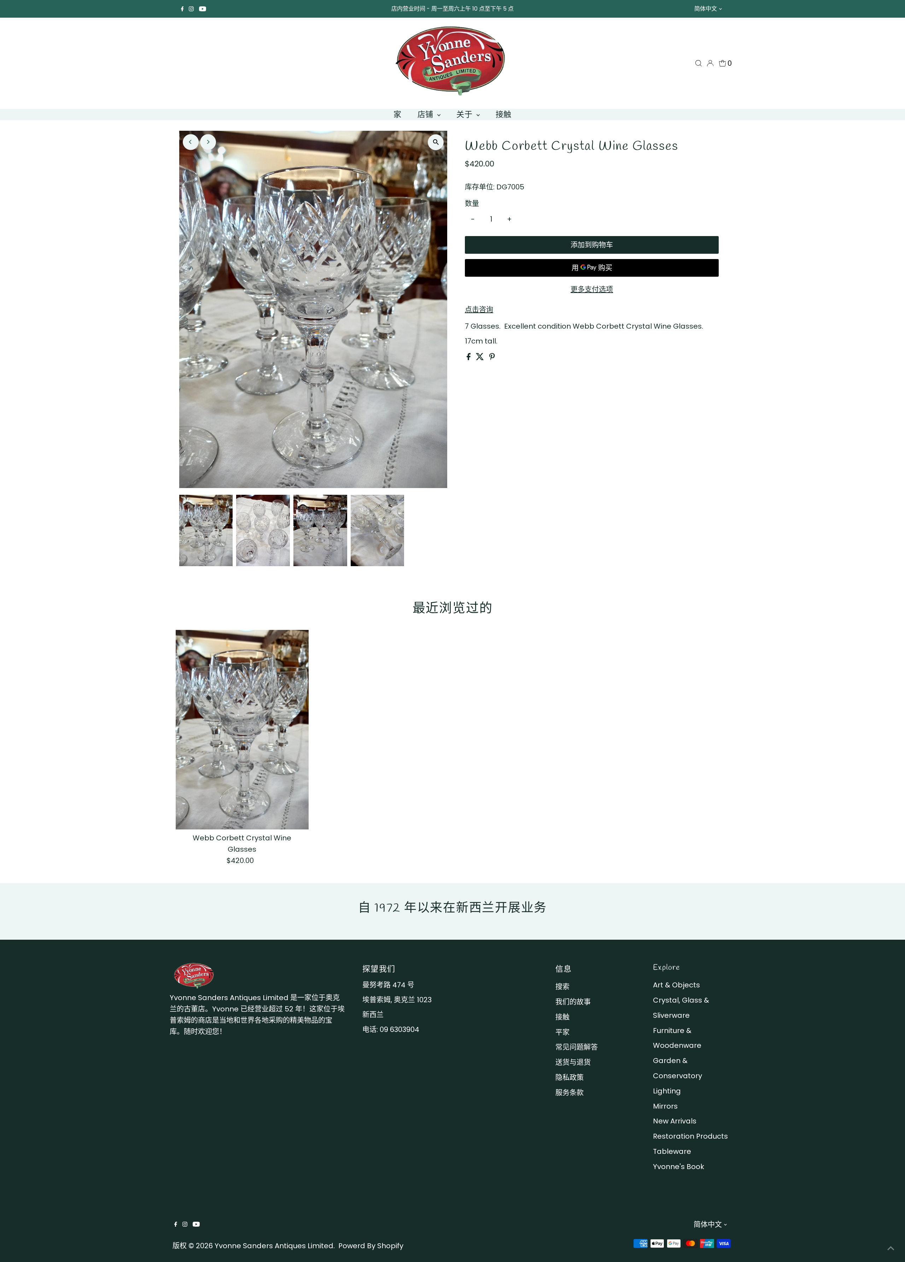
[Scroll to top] (891, 1248)
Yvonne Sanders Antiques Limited (274, 1246)
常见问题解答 (576, 1047)
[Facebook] (182, 8)
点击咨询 (479, 309)
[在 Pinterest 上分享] (492, 358)
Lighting (667, 1091)
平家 (562, 1032)
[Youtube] (202, 8)
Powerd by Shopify (370, 1246)
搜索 (562, 987)
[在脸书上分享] (469, 358)
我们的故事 (573, 1002)
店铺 (427, 114)
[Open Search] (698, 63)
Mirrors (665, 1106)
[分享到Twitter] (481, 358)
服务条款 (569, 1093)
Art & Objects (676, 985)
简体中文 (705, 9)
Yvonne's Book (678, 1167)
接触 (504, 114)
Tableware (672, 1151)
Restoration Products (690, 1136)
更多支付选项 (592, 289)
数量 (472, 204)
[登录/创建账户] (710, 63)
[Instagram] (191, 8)
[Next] (208, 142)
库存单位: (480, 187)
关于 (465, 114)
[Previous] (191, 142)
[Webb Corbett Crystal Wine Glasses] (242, 729)
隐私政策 (569, 1077)
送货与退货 (573, 1062)
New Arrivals (674, 1121)
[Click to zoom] (436, 142)
